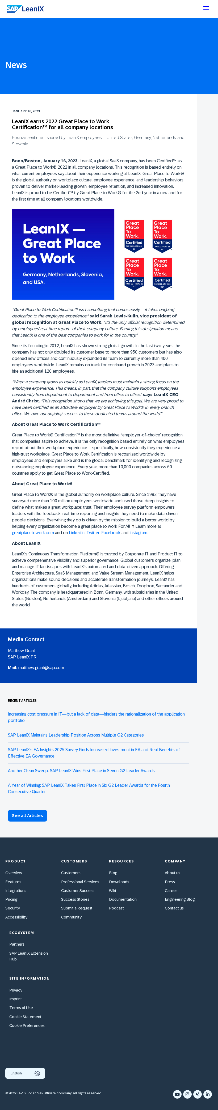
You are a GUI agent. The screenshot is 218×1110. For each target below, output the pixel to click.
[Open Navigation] (206, 10)
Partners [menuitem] (16, 944)
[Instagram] (187, 1094)
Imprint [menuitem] (15, 999)
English (16, 1073)
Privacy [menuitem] (15, 990)
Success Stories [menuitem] (75, 899)
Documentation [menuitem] (123, 899)
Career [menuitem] (171, 890)
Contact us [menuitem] (174, 908)
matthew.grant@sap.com (41, 667)
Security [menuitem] (12, 908)
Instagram (138, 532)
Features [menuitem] (13, 881)
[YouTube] (177, 1094)
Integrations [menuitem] (15, 890)
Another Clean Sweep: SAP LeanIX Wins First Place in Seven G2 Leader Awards (81, 770)
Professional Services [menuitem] (80, 881)
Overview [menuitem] (13, 872)
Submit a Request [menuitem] (77, 908)
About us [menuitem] (172, 872)
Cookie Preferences (27, 1025)
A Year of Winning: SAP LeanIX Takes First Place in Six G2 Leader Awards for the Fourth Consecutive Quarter (89, 788)
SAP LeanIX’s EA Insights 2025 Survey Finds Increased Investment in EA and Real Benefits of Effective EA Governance (94, 752)
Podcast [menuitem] (116, 908)
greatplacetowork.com (33, 532)
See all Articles (27, 815)
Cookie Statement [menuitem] (25, 1016)
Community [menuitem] (71, 917)
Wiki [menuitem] (112, 890)
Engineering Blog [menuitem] (180, 899)
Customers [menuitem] (71, 872)
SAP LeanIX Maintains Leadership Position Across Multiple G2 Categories (76, 735)
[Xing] (197, 1094)
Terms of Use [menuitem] (21, 1007)
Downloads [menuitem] (119, 881)
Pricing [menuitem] (11, 899)
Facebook (110, 532)
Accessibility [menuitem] (16, 917)
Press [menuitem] (170, 881)
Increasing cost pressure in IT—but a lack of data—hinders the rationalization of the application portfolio (96, 717)
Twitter (92, 532)
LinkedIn (77, 532)
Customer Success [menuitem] (77, 890)
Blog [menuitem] (113, 872)
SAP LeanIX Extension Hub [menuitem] (28, 956)
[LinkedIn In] (207, 1094)
